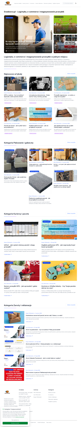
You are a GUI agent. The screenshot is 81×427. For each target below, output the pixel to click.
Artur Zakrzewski (32, 92)
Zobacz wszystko (71, 73)
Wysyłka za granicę (56, 3)
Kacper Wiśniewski (8, 92)
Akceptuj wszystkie (15, 423)
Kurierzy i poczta (26, 3)
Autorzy (36, 390)
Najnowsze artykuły (18, 3)
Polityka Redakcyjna (41, 422)
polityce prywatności (20, 417)
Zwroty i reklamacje (39, 3)
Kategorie (51, 390)
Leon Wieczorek (57, 92)
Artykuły (21, 390)
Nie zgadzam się (15, 420)
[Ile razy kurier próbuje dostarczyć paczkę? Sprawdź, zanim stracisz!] (28, 34)
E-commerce (32, 3)
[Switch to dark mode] (76, 3)
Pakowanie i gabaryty (48, 3)
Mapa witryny (48, 422)
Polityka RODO (33, 422)
